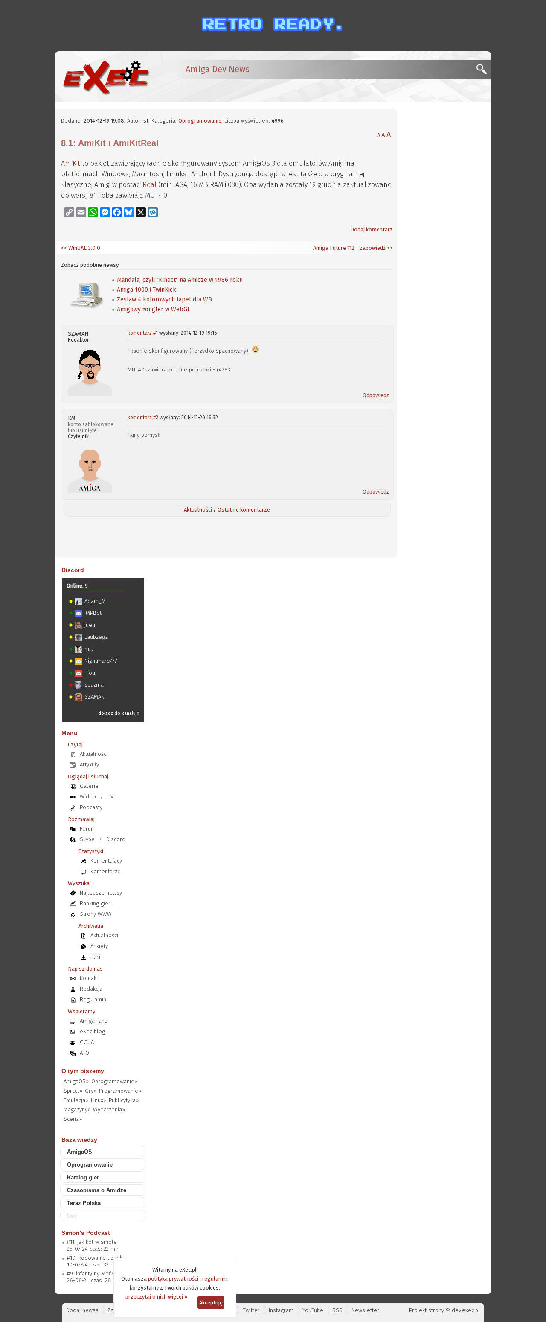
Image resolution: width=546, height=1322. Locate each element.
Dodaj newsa (82, 1310)
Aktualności (198, 509)
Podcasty (91, 807)
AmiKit (70, 163)
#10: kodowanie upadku (96, 1258)
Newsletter (365, 1310)
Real (149, 185)
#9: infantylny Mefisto (93, 1273)
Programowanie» (120, 1091)
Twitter (251, 1310)
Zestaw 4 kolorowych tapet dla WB (164, 299)
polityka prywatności (173, 1278)
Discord (72, 570)
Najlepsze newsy (101, 892)
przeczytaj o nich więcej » (156, 1296)
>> (389, 248)
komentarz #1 (143, 333)
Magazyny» (77, 1109)
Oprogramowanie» (114, 1081)
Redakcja (91, 989)
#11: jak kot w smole (92, 1242)
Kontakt (89, 978)
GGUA (87, 1042)
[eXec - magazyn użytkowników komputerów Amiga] (106, 77)
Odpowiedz (376, 395)
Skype (87, 839)
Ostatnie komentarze (244, 509)
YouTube (312, 1310)
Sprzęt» (73, 1091)
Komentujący (106, 860)
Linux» (98, 1100)
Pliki (95, 956)
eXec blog (92, 1031)
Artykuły (89, 764)
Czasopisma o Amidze (96, 1190)
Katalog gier (83, 1177)
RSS (337, 1310)
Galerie (89, 786)
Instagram (281, 1310)
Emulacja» (76, 1100)
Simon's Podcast (85, 1232)
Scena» (73, 1119)
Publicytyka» (124, 1100)
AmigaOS (79, 1152)
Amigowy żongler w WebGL (153, 309)
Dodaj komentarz (371, 229)
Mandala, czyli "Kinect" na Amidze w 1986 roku (180, 280)
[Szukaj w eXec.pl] (483, 71)
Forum (88, 828)
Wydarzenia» (109, 1109)
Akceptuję (211, 1302)
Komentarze (105, 871)
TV (110, 796)
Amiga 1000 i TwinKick (146, 289)
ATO (84, 1053)
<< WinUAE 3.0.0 (80, 248)
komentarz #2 (143, 418)
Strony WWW (96, 914)
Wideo (88, 796)
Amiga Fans (93, 1021)
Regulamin (93, 999)
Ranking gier (95, 903)
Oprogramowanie (199, 120)
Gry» (90, 1091)
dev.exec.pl (466, 1310)
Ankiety (99, 946)
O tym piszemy (82, 1071)
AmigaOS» (76, 1081)
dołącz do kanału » (118, 713)
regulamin (214, 1278)
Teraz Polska (84, 1203)
